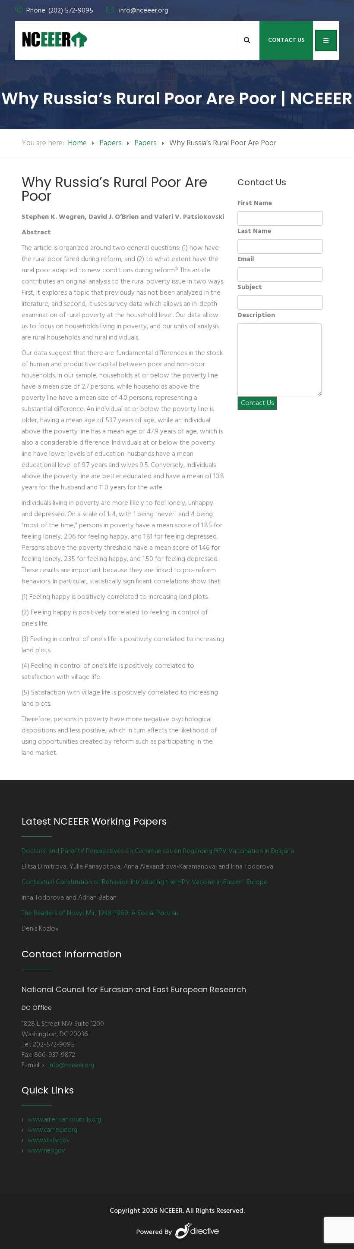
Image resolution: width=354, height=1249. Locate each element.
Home (77, 143)
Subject (249, 287)
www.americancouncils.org (64, 1120)
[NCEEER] (55, 40)
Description (256, 315)
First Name (254, 203)
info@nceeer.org (143, 10)
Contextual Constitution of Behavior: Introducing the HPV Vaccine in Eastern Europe (145, 882)
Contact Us (286, 40)
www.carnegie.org (52, 1130)
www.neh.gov (46, 1151)
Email (245, 259)
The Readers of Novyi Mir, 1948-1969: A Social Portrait (100, 913)
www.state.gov (49, 1140)
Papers (110, 143)
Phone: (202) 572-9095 (59, 10)
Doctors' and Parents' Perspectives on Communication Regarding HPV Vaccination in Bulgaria (158, 851)
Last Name (254, 231)
